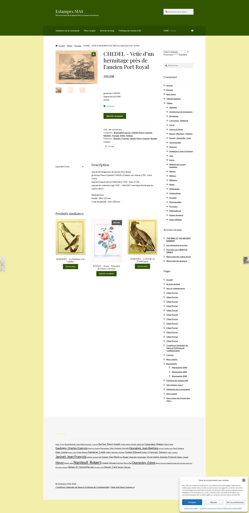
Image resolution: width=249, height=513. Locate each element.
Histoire (173, 147)
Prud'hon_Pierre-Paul (124, 463)
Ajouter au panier (114, 116)
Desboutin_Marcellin (121, 448)
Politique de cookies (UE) (130, 30)
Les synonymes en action (177, 245)
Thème (69, 46)
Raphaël (169, 463)
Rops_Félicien (63, 467)
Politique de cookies (191, 508)
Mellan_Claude (182, 457)
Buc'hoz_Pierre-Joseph (109, 444)
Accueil (62, 46)
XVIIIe (122, 136)
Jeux (171, 156)
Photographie (175, 202)
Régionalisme (175, 211)
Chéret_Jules (168, 444)
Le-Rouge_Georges (128, 457)
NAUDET (107, 136)
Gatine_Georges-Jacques (115, 452)
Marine (172, 171)
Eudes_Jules (72, 452)
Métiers (172, 176)
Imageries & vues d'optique (181, 151)
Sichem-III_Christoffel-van (81, 467)
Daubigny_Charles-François (72, 448)
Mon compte (89, 30)
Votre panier (171, 394)
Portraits (173, 206)
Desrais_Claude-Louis (166, 448)
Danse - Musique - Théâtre (180, 134)
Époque (169, 90)
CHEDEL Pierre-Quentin (141, 133)
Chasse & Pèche (176, 129)
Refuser (213, 502)
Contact (170, 355)
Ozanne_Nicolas (109, 463)
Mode (171, 184)
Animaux (173, 107)
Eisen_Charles (62, 452)
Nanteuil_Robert (87, 462)
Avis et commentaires (175, 288)
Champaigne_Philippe (153, 444)
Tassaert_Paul (99, 467)
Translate (182, 55)
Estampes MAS (69, 11)
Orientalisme (175, 193)
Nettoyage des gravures (176, 261)
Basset (67, 444)
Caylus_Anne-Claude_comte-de (132, 444)
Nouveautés (171, 364)
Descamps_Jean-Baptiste (143, 448)
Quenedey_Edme (143, 462)
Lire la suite (70, 266)
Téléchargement (173, 99)
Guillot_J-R (146, 452)
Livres (171, 160)
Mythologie (174, 189)
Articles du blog (107, 30)
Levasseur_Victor (145, 457)
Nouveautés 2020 (179, 367)
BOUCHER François (122, 133)
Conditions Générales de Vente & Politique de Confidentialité (220, 508)
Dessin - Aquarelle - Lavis (180, 138)
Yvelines (129, 136)
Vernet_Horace (123, 467)
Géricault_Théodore (158, 452)
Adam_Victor (60, 444)
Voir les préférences (235, 502)
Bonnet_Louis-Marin (77, 444)
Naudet (154, 138)
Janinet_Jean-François (71, 456)
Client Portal (172, 293)
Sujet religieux (175, 219)
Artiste (169, 85)
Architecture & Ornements (181, 112)
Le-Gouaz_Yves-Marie (109, 457)
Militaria (173, 180)
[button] (244, 480)
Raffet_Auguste (161, 463)
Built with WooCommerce (122, 487)
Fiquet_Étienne (82, 452)
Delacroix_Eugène (94, 448)
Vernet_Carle (110, 467)
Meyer (60, 462)
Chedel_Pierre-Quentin (140, 138)
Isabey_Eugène (172, 452)
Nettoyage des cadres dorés (178, 257)
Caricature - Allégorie (178, 120)
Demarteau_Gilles (107, 448)
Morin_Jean (68, 463)
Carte (171, 125)
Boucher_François (121, 138)
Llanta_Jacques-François (165, 457)
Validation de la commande (67, 30)
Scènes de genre (176, 215)
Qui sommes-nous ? (174, 385)
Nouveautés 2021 (179, 372)
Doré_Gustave (178, 448)
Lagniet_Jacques (93, 457)
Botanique (173, 116)
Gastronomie (175, 142)
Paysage (77, 46)
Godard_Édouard (133, 452)
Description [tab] (62, 166)
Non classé (171, 94)
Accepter (192, 502)
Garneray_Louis (96, 452)
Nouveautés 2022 (179, 376)
